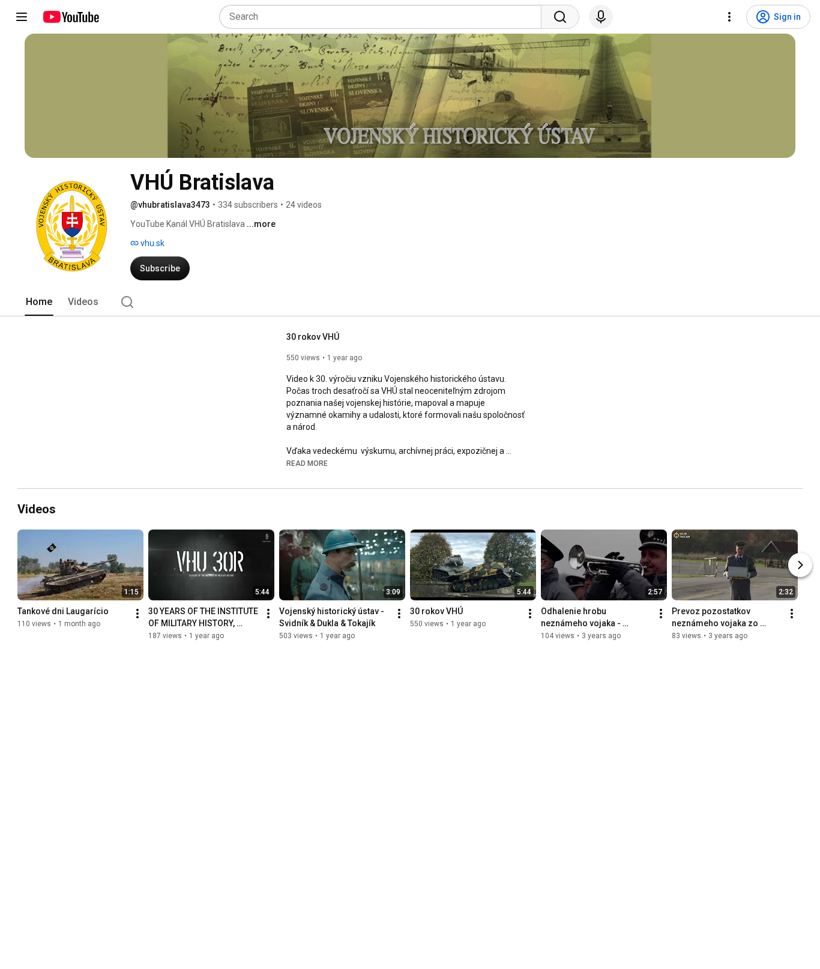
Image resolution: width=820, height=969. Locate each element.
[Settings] (729, 17)
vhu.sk (151, 243)
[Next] (800, 565)
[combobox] (383, 17)
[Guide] (21, 17)
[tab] (39, 302)
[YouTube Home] (70, 17)
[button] (307, 463)
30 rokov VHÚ (312, 337)
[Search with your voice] (601, 17)
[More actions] (137, 614)
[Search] (560, 17)
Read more (307, 463)
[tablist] (410, 302)
